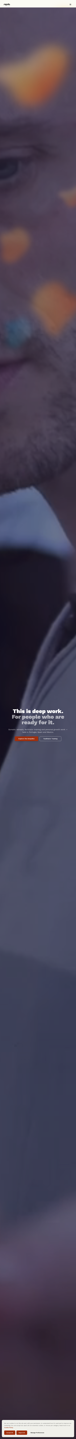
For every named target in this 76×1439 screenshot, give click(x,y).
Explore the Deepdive (26, 739)
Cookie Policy (8, 1427)
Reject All (22, 1432)
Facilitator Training (50, 739)
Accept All (9, 1432)
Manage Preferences (37, 1432)
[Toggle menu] (70, 4)
